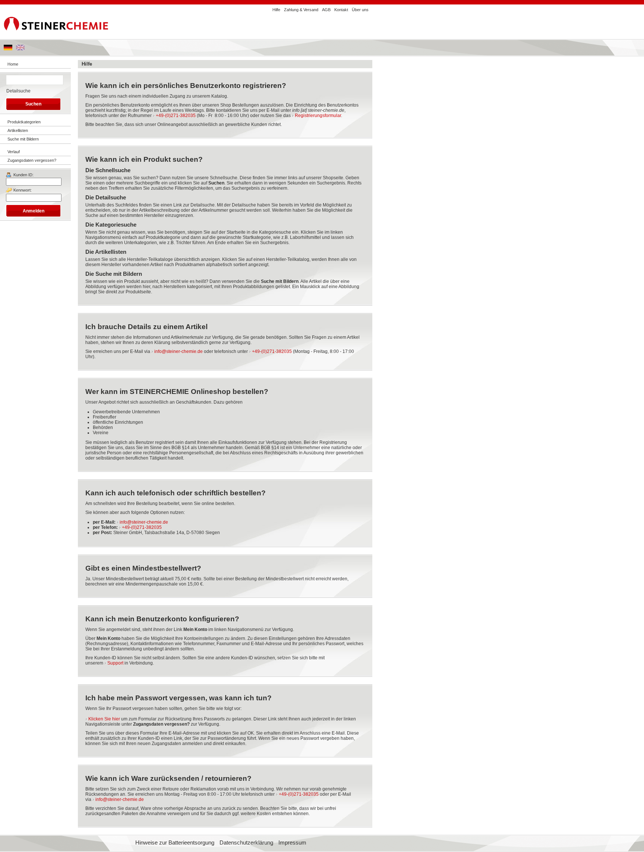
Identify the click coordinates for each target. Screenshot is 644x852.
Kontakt (341, 9)
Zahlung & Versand (301, 9)
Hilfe (276, 9)
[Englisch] (20, 49)
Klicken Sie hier (104, 719)
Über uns (360, 9)
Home (12, 64)
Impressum (292, 843)
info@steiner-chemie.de (178, 351)
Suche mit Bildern (23, 139)
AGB (326, 9)
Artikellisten (17, 130)
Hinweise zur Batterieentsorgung (174, 843)
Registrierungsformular (318, 115)
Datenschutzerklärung (246, 843)
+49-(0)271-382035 (176, 115)
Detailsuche (18, 91)
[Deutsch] (8, 49)
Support (115, 663)
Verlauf (13, 151)
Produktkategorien (24, 122)
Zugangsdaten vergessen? (31, 160)
